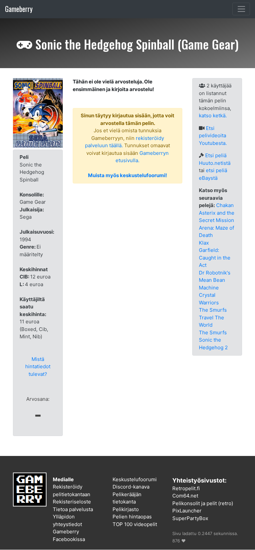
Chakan (225, 205)
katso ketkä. (213, 115)
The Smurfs (213, 332)
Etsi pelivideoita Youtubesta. (213, 135)
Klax (204, 243)
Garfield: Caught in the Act (214, 257)
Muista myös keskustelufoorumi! (127, 175)
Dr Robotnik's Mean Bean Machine (214, 280)
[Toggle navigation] (241, 9)
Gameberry (19, 9)
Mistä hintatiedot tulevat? (37, 366)
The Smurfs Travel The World (213, 317)
